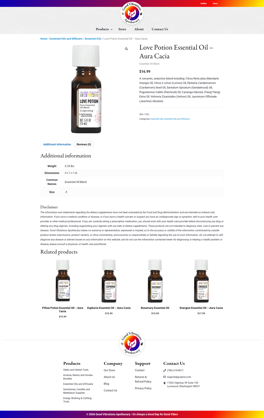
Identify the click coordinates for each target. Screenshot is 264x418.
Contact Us (160, 29)
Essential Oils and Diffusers (66, 38)
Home (43, 38)
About (139, 29)
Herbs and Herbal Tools (75, 369)
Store (215, 3)
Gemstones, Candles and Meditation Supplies (76, 391)
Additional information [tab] (57, 144)
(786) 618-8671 (175, 370)
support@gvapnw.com (179, 376)
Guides (204, 3)
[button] (126, 49)
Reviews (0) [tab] (84, 144)
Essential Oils (93, 38)
